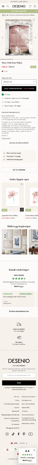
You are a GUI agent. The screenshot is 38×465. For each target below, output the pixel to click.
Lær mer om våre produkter (19, 143)
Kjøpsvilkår (26, 407)
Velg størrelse (7, 78)
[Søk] (7, 6)
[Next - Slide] (35, 37)
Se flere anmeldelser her (19, 311)
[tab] (6, 58)
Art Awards (15, 424)
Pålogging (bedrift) (12, 428)
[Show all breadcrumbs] (4, 15)
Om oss (16, 397)
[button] (27, 455)
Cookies (25, 411)
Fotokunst (12, 15)
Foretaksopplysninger (11, 404)
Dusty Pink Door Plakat (26, 15)
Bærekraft (15, 411)
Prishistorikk (6, 138)
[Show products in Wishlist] (30, 6)
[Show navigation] (3, 6)
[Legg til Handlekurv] (22, 210)
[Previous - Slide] (2, 37)
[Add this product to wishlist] (33, 19)
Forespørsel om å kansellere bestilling (29, 419)
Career (16, 407)
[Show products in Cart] (35, 6)
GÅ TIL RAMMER (19, 170)
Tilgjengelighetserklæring (10, 415)
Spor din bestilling (28, 404)
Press (17, 400)
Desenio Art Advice (28, 397)
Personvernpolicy (17, 387)
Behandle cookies (28, 423)
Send (19, 383)
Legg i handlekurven (19, 88)
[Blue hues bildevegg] (14, 241)
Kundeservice (27, 400)
